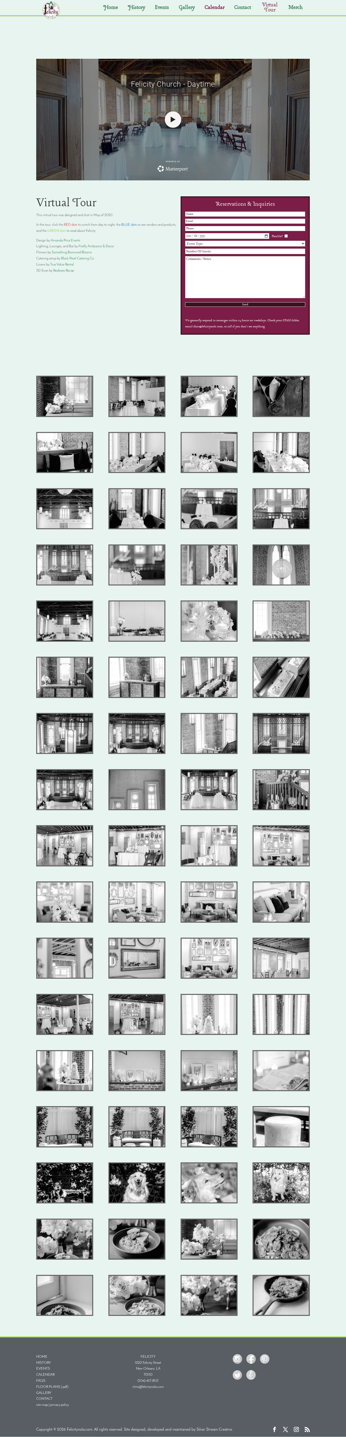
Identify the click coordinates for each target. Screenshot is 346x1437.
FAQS (40, 1381)
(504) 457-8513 (148, 1381)
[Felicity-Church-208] (64, 1090)
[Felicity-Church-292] (64, 1259)
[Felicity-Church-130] (281, 809)
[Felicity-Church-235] (136, 1146)
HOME (41, 1357)
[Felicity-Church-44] (209, 528)
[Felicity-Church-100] (281, 641)
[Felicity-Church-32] (209, 472)
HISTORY (43, 1363)
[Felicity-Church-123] (209, 809)
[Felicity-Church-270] (209, 1202)
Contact (242, 8)
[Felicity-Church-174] (64, 978)
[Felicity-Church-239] (209, 1146)
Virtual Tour (270, 8)
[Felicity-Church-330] (136, 1315)
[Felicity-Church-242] (281, 1146)
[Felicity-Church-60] (209, 585)
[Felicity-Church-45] (281, 528)
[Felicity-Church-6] (209, 416)
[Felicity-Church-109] (136, 753)
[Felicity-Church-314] (209, 1259)
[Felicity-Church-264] (136, 1202)
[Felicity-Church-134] (64, 865)
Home (110, 8)
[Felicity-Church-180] (209, 978)
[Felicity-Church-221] (136, 1090)
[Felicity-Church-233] (64, 1146)
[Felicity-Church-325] (64, 1315)
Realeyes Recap (63, 271)
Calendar (214, 8)
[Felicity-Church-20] (64, 472)
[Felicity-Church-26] (136, 472)
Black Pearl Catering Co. (78, 258)
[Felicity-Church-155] (209, 922)
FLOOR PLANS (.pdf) (52, 1387)
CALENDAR (45, 1375)
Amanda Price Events (65, 240)
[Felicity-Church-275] (281, 1202)
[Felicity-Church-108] (64, 753)
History (136, 8)
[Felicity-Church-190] (209, 1034)
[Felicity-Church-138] (136, 865)
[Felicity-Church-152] (136, 922)
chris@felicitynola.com (148, 1387)
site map (42, 1405)
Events (162, 8)
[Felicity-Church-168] (281, 922)
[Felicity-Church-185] (136, 1034)
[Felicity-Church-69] (64, 641)
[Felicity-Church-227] (281, 1090)
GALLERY (43, 1393)
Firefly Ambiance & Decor (96, 246)
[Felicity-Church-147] (64, 922)
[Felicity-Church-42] (136, 528)
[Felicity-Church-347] (209, 1315)
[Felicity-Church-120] (64, 809)
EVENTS (43, 1369)
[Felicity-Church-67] (281, 585)
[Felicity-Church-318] (281, 1259)
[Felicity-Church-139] (209, 865)
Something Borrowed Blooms (72, 252)
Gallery (187, 8)
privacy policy (59, 1405)
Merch (296, 8)
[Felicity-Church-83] (136, 641)
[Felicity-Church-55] (136, 585)
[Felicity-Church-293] (136, 1259)
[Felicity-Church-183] (281, 978)
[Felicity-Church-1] (64, 416)
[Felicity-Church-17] (281, 416)
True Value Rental (62, 265)
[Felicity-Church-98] (209, 641)
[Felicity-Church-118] (209, 753)
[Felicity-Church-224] (209, 1090)
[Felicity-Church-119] (281, 753)
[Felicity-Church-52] (64, 585)
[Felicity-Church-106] (281, 697)
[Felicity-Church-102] (136, 697)
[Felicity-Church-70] (64, 528)
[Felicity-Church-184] (64, 1034)
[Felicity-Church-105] (209, 697)
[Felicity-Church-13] (281, 472)
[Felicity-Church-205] (281, 1034)
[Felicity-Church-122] (136, 809)
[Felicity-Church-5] (136, 416)
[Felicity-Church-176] (136, 978)
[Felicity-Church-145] (281, 865)
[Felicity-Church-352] (281, 1315)
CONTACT (44, 1399)
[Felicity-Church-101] (64, 697)
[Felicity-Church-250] (64, 1202)
